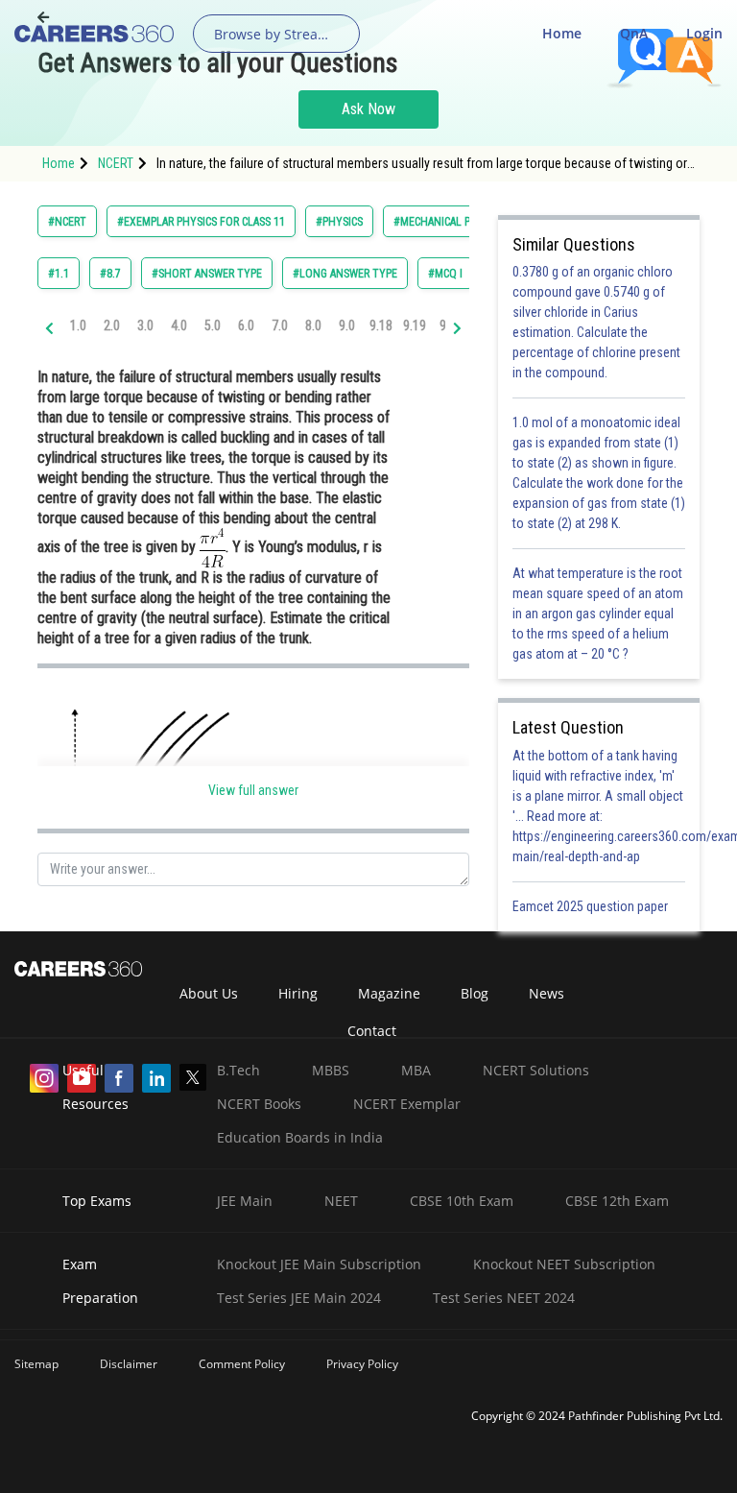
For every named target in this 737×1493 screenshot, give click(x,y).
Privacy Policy (362, 1364)
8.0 (313, 325)
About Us (208, 993)
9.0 (347, 325)
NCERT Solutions (536, 1070)
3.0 (145, 325)
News (546, 993)
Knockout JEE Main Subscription (319, 1264)
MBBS (330, 1070)
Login (704, 33)
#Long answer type (345, 273)
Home (562, 33)
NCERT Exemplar (407, 1104)
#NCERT (67, 222)
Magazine (389, 993)
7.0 (280, 325)
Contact (371, 1031)
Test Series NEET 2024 (504, 1297)
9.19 (414, 325)
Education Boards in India (300, 1137)
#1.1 (58, 273)
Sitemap (36, 1364)
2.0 (112, 325)
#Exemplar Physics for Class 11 (201, 222)
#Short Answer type (207, 273)
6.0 (246, 325)
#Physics (339, 222)
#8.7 (110, 273)
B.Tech (238, 1070)
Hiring (298, 993)
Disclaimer (128, 1364)
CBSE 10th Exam (461, 1201)
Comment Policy (242, 1364)
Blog (474, 993)
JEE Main (245, 1201)
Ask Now (368, 109)
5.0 (212, 325)
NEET (341, 1201)
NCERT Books (259, 1104)
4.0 (179, 325)
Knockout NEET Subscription (564, 1264)
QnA (634, 33)
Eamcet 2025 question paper (591, 906)
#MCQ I (445, 273)
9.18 (380, 325)
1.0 (78, 325)
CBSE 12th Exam (617, 1201)
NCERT (115, 163)
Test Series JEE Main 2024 (299, 1297)
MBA (416, 1070)
